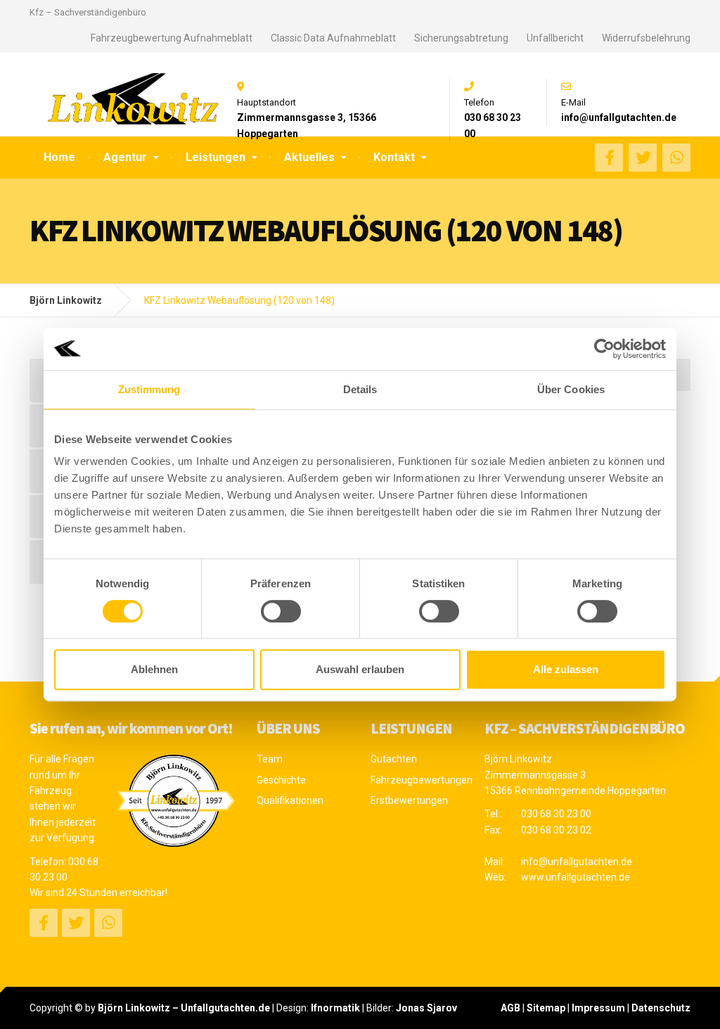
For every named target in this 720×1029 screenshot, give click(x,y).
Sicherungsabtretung (461, 38)
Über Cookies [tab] (571, 389)
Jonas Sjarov (426, 1008)
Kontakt (394, 157)
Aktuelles (309, 157)
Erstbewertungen (409, 800)
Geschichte (281, 780)
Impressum (598, 1008)
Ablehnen (154, 669)
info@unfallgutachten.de (576, 861)
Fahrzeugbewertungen (417, 780)
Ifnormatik (335, 1008)
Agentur (125, 157)
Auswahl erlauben (360, 669)
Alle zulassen (565, 669)
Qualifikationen (290, 800)
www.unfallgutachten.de (575, 877)
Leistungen (215, 157)
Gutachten (394, 759)
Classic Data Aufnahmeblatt (333, 38)
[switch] (281, 611)
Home (59, 157)
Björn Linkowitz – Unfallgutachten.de (184, 1008)
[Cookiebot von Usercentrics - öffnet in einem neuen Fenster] (604, 348)
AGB (510, 1008)
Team (270, 759)
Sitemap (546, 1008)
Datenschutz (660, 1008)
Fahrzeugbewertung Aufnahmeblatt (171, 38)
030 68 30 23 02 (556, 830)
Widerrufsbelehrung (646, 38)
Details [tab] (360, 389)
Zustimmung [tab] (149, 389)
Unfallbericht (555, 38)
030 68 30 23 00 (556, 813)
